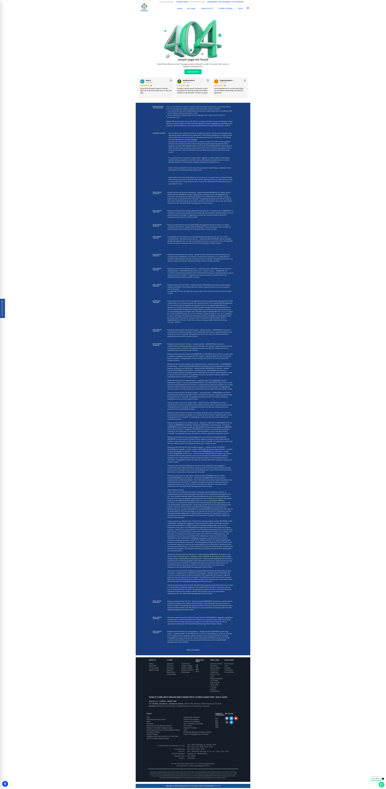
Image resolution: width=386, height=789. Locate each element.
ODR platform (173, 170)
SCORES (162, 701)
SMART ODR (171, 701)
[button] (138, 89)
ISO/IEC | (182, 758)
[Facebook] (227, 718)
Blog (240, 8)
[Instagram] (227, 722)
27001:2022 (191, 758)
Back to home (193, 72)
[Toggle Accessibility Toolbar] (5, 784)
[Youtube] (236, 718)
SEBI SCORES (196, 158)
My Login (191, 8)
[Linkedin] (231, 722)
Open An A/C (207, 8)
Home (179, 8)
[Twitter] (231, 718)
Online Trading (225, 8)
